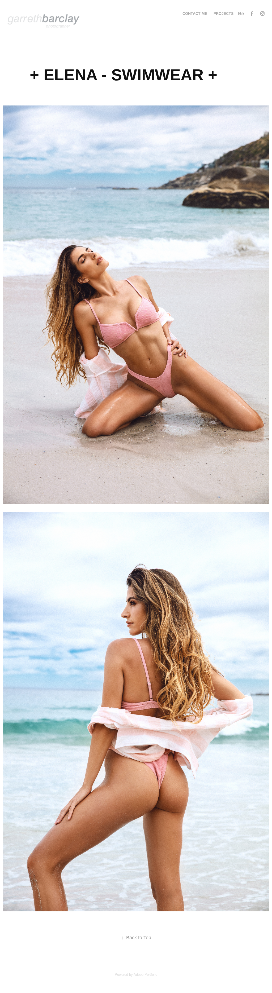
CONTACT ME (194, 13)
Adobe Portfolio (145, 975)
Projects (223, 13)
